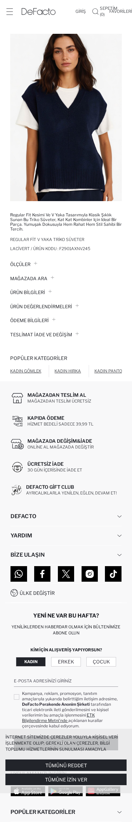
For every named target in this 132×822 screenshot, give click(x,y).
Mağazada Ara (28, 278)
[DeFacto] (39, 11)
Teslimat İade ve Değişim (41, 334)
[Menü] (9, 11)
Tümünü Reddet (66, 765)
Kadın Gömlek (25, 370)
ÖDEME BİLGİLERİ (29, 320)
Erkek (66, 661)
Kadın (31, 661)
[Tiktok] (113, 574)
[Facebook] (42, 574)
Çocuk (101, 661)
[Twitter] (66, 574)
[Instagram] (90, 574)
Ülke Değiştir (37, 593)
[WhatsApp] (18, 574)
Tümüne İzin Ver (66, 779)
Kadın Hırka (67, 370)
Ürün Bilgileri (27, 292)
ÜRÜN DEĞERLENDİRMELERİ (41, 306)
